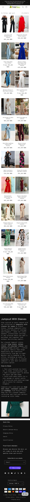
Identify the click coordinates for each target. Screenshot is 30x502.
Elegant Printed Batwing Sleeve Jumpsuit (22, 250)
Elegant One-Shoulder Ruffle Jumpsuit (22, 35)
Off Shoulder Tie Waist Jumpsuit (8, 118)
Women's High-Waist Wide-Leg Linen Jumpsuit (22, 197)
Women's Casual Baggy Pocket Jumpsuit (22, 144)
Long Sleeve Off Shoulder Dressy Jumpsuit (8, 36)
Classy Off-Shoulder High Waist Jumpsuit (22, 171)
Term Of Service (8, 440)
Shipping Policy (8, 433)
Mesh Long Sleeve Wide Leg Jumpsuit (8, 171)
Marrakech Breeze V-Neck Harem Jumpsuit (8, 90)
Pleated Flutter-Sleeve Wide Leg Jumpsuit (8, 197)
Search (5, 436)
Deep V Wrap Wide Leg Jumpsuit (8, 62)
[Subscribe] (24, 462)
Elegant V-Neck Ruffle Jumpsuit (22, 223)
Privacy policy (10, 497)
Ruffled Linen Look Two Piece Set (22, 304)
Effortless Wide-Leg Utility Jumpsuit (8, 223)
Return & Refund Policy (10, 429)
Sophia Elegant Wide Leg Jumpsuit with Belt (22, 277)
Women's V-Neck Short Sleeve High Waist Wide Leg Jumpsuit (22, 63)
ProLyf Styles (12, 494)
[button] (3, 7)
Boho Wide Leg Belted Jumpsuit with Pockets (8, 144)
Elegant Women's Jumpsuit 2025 (8, 249)
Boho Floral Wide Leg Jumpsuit (22, 118)
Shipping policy (15, 499)
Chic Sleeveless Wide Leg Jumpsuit (8, 304)
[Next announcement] (27, 2)
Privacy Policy (7, 426)
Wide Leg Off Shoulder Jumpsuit (22, 90)
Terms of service (21, 497)
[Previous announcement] (3, 2)
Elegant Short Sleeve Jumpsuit (8, 277)
